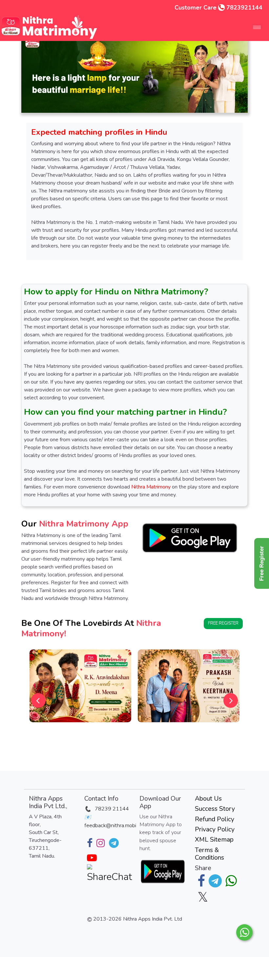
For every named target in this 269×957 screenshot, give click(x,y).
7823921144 (244, 7)
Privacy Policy (215, 829)
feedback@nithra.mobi (110, 825)
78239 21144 (112, 808)
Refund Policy (214, 819)
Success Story (215, 808)
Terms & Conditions (209, 854)
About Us (208, 798)
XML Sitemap (214, 839)
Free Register (223, 623)
